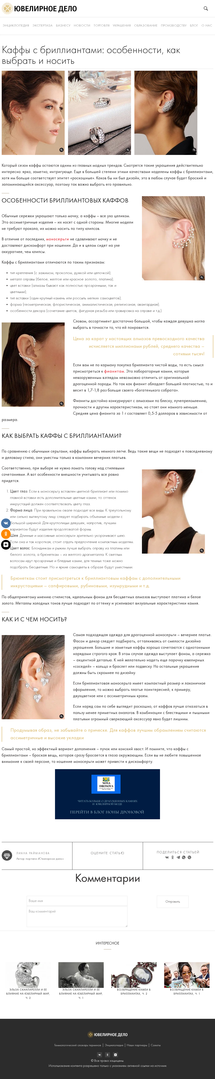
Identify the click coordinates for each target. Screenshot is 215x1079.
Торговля (102, 25)
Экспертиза (43, 25)
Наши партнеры (137, 1045)
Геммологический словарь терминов (77, 1045)
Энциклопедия (16, 25)
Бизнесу (63, 25)
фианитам (114, 371)
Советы (156, 1045)
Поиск (206, 8)
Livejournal (99, 1054)
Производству (174, 25)
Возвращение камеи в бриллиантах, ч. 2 (134, 991)
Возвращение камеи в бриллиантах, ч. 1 (187, 991)
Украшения (122, 25)
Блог (194, 25)
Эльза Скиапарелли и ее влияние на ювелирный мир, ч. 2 (28, 993)
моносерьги (57, 239)
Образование (146, 25)
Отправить (172, 901)
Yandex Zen (107, 1054)
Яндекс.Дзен (115, 1054)
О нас (207, 25)
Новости (82, 25)
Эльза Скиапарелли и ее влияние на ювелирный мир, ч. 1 (81, 993)
